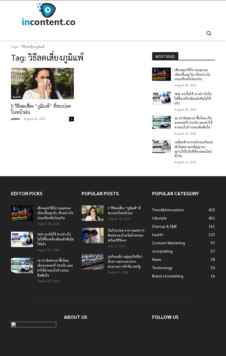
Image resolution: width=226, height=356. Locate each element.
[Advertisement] (150, 14)
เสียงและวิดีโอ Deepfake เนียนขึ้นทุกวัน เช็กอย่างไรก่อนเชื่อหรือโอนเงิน (192, 74)
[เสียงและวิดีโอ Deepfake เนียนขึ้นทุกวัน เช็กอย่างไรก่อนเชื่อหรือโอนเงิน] (161, 74)
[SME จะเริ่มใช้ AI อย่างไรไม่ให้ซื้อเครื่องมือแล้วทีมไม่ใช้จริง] (161, 98)
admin (15, 119)
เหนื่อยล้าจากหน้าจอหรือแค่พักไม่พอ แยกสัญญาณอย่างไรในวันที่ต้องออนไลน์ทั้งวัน (193, 149)
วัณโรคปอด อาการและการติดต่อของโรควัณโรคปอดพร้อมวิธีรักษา (126, 235)
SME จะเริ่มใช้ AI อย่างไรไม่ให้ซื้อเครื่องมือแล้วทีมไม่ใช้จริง (192, 98)
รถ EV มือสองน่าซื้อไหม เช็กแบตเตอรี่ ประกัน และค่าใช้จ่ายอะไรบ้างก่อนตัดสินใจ (193, 123)
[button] (208, 33)
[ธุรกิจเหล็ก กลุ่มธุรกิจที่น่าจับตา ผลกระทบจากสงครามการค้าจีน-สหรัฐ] (93, 261)
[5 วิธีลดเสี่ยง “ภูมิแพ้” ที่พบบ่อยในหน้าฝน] (42, 83)
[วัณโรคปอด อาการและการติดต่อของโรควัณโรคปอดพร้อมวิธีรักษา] (93, 235)
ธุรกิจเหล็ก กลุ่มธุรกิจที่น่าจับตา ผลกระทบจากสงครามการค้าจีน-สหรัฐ (125, 261)
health (17, 96)
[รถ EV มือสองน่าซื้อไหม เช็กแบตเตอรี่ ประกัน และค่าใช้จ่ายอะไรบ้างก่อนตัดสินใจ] (161, 122)
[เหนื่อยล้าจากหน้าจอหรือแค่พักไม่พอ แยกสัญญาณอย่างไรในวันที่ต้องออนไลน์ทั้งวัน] (161, 146)
